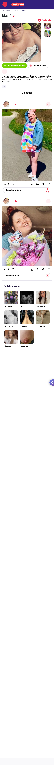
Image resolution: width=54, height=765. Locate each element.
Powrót (7, 11)
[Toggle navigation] (4, 4)
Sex (4, 87)
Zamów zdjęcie (40, 65)
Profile (15, 11)
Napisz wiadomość (16, 65)
